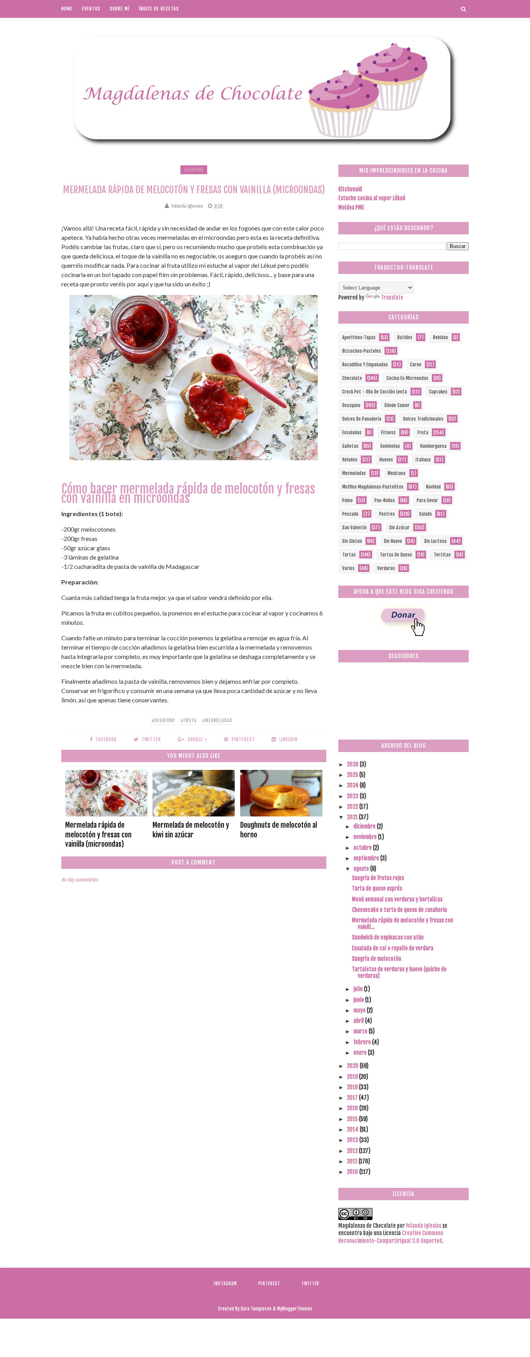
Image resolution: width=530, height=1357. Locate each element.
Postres (387, 514)
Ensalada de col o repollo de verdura (392, 948)
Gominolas (390, 446)
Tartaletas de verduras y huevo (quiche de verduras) (399, 972)
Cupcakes (438, 392)
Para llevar (427, 500)
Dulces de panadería (361, 419)
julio (358, 989)
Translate (392, 297)
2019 (353, 1076)
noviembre (365, 837)
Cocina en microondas (407, 378)
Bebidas (440, 337)
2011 (353, 1161)
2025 (353, 774)
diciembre (365, 826)
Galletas (350, 446)
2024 (353, 785)
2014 (353, 1129)
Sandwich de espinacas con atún (388, 937)
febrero (362, 1042)
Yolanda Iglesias (423, 1225)
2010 (353, 1171)
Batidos (404, 337)
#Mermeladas (217, 720)
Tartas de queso (396, 555)
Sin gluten (352, 541)
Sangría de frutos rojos (378, 878)
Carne (415, 364)
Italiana (423, 460)
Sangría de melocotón (376, 958)
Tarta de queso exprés (377, 888)
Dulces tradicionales (423, 419)
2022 (353, 806)
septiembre (366, 858)
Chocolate (352, 378)
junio (359, 1000)
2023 (353, 796)
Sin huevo (393, 541)
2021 (353, 817)
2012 (353, 1150)
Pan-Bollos (384, 500)
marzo (361, 1031)
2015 (353, 1119)
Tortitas (442, 555)
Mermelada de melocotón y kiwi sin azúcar (190, 830)
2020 (353, 1065)
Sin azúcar (399, 527)
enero (360, 1052)
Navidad (433, 487)
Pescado (350, 514)
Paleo (347, 500)
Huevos (386, 460)
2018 (353, 1087)
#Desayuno (163, 720)
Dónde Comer (397, 405)
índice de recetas (159, 9)
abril (359, 1020)
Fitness (388, 432)
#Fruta (188, 720)
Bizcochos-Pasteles (361, 351)
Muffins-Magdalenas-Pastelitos (373, 487)
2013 (353, 1140)
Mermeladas (354, 473)
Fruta (422, 432)
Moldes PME (351, 207)
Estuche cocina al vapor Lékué (371, 198)
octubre (363, 847)
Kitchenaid (350, 189)
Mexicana (396, 473)
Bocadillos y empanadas (365, 364)
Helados (349, 460)
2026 (353, 764)
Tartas (349, 555)
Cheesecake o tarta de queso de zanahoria (399, 909)
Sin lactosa (435, 541)
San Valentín (354, 527)
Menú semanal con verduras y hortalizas (397, 899)
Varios (348, 568)
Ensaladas (352, 432)
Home (67, 9)
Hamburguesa (433, 446)
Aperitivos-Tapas (359, 337)
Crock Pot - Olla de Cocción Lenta (374, 392)
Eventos (91, 9)
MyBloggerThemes (294, 1309)
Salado (425, 514)
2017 (353, 1097)
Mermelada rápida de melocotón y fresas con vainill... (402, 923)
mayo (360, 1010)
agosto (361, 868)
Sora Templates (256, 1309)
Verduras (386, 568)
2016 (353, 1108)
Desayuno (193, 170)
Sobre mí (120, 9)
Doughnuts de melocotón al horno (278, 830)
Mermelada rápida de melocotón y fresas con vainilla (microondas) (98, 834)
